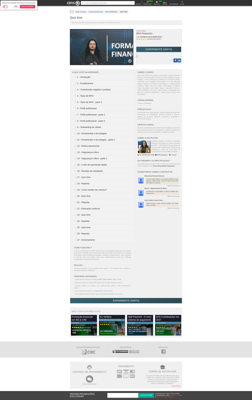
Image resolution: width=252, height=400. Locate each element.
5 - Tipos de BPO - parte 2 (89, 102)
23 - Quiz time (83, 215)
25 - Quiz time (83, 227)
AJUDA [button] (182, 4)
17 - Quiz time (83, 177)
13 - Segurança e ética (88, 152)
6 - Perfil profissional (87, 108)
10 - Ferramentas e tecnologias (92, 133)
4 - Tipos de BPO (85, 96)
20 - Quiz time (83, 196)
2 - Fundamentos (85, 83)
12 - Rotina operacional (88, 146)
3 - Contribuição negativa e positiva (94, 89)
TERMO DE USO (175, 395)
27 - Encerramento (86, 240)
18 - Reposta (83, 183)
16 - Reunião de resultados (90, 171)
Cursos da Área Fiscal (96, 12)
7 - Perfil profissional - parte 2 (91, 114)
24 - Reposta (83, 221)
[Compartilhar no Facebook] (175, 60)
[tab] (102, 77)
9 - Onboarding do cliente (89, 127)
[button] (136, 55)
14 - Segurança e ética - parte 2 (92, 158)
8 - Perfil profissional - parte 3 (91, 121)
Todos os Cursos (81, 12)
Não (16, 6)
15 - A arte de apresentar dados (92, 165)
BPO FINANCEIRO (111, 12)
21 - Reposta (83, 202)
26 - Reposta (83, 233)
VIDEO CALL (157, 3)
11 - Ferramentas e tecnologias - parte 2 (96, 140)
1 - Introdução (83, 77)
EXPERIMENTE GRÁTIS (158, 49)
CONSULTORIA (147, 3)
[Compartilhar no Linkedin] (179, 60)
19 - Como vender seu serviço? (92, 190)
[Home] (73, 2)
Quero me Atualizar (27, 6)
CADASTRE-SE (176, 386)
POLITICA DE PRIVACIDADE (164, 397)
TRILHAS (164, 4)
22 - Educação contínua (88, 208)
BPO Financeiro (176, 185)
